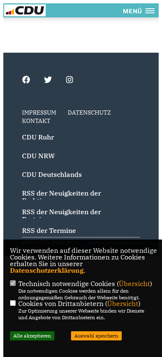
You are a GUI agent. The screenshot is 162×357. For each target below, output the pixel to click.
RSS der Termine (49, 230)
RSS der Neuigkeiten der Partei (61, 215)
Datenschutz (89, 112)
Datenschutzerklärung (46, 270)
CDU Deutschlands (52, 174)
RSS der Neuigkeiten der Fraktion (61, 197)
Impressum (39, 112)
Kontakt (36, 121)
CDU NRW (38, 156)
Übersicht (134, 283)
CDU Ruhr (38, 137)
